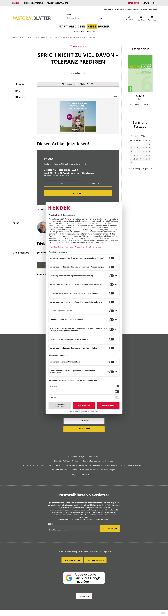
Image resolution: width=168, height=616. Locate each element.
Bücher (104, 26)
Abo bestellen (84, 429)
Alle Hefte (84, 421)
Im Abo (61, 183)
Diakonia (122, 465)
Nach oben (84, 596)
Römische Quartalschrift (136, 465)
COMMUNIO (83, 465)
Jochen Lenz (80, 73)
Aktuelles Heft (78, 31)
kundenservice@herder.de (89, 470)
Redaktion (107, 9)
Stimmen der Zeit (71, 465)
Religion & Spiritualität (57, 3)
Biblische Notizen (111, 465)
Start (62, 26)
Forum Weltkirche (96, 465)
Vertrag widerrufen (72, 560)
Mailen (22, 98)
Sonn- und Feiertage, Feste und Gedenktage (141, 9)
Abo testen (78, 193)
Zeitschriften (133, 3)
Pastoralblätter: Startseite (22, 37)
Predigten (77, 26)
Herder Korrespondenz (55, 465)
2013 (51, 37)
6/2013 (57, 37)
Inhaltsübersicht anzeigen (141, 104)
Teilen (21, 85)
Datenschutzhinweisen (103, 519)
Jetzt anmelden (110, 528)
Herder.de (15, 3)
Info (155, 3)
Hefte (91, 26)
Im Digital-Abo (95, 183)
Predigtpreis (118, 9)
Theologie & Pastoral (33, 3)
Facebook (91, 475)
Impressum (107, 552)
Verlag (146, 3)
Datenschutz (83, 552)
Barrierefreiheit (95, 552)
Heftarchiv (91, 31)
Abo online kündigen (108, 470)
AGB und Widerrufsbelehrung (67, 552)
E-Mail (50, 524)
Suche (69, 14)
